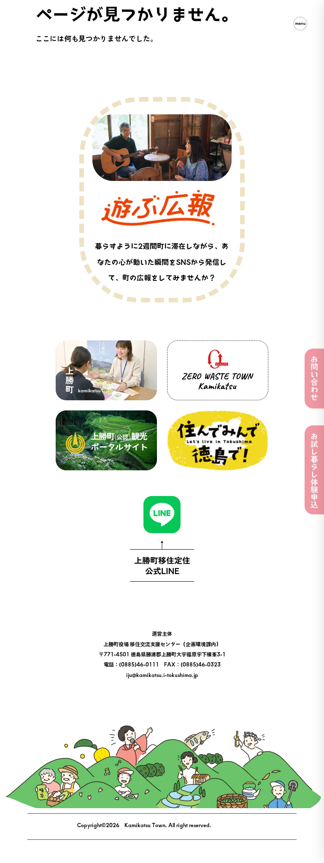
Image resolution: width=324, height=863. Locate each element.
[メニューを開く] (300, 23)
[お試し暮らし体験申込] (314, 470)
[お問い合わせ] (314, 379)
